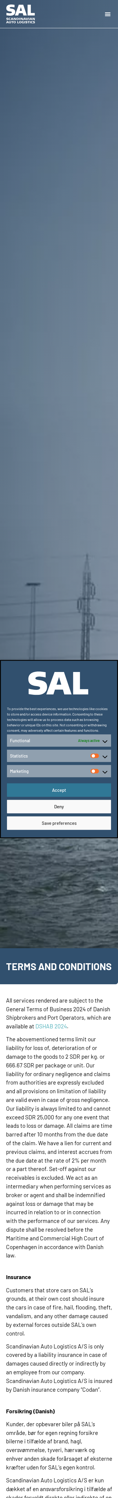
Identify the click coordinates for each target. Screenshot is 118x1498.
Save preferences (59, 823)
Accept (59, 790)
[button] (107, 14)
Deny (59, 806)
